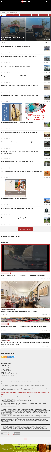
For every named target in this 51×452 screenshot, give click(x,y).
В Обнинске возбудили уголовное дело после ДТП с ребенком (21, 142)
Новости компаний (10, 236)
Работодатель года (43, 15)
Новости (3, 12)
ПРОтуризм (16, 15)
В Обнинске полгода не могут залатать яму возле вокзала (19, 95)
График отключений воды (25, 15)
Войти (49, 1)
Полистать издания (5, 383)
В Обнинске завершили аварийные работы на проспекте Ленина (21, 218)
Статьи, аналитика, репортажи (8, 309)
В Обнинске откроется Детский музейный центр (16, 46)
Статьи (17, 12)
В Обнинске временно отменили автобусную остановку (19, 56)
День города (9, 15)
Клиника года (35, 15)
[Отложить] (10, 39)
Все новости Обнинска (25, 229)
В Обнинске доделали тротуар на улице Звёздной (17, 161)
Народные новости (11, 12)
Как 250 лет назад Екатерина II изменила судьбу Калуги (19, 311)
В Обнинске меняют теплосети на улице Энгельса (17, 122)
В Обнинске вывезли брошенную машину (14, 198)
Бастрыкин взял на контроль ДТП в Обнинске (15, 76)
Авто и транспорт (5, 273)
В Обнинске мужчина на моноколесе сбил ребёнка (17, 208)
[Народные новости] (46, 1)
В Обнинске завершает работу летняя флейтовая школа (19, 132)
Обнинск (46, 42)
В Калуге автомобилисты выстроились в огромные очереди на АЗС (23, 275)
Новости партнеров (36, 426)
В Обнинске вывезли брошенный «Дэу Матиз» (15, 66)
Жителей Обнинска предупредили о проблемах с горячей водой (21, 171)
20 (42, 278)
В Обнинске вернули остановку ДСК (12, 37)
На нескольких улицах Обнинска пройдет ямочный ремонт (20, 85)
